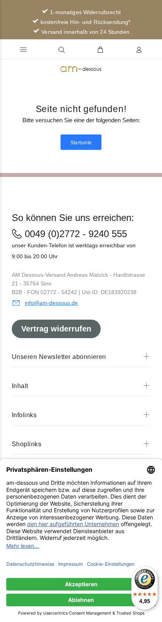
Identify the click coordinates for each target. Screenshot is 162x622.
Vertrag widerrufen (56, 328)
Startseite (81, 142)
